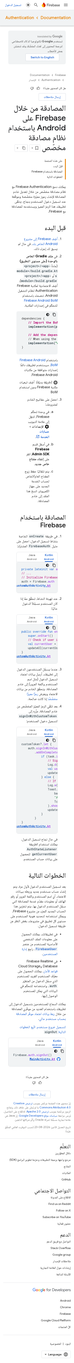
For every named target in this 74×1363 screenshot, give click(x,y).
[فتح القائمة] (66, 5)
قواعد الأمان (50, 971)
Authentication (19, 17)
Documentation (55, 17)
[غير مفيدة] (32, 88)
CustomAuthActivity (32, 585)
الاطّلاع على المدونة (61, 1197)
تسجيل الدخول (13, 5)
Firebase (60, 75)
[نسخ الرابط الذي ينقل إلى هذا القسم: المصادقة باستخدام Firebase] (36, 525)
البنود (68, 1343)
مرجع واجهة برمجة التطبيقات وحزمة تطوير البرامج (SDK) (40, 1160)
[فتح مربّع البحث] (36, 4)
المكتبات (66, 1173)
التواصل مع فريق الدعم (59, 1241)
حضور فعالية (64, 1223)
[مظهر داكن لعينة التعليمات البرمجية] (47, 314)
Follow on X (63, 1210)
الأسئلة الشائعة (63, 1274)
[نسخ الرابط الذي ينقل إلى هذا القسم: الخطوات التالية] (24, 875)
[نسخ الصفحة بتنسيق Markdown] (24, 148)
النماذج (67, 1166)
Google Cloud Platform (56, 1320)
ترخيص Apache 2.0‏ (38, 1111)
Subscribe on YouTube (57, 1217)
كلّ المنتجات (64, 1327)
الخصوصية (55, 1343)
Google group (61, 1254)
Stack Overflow (61, 1248)
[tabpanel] (37, 577)
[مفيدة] (38, 88)
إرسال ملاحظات (52, 97)
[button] (37, 387)
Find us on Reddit (60, 1204)
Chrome (65, 1307)
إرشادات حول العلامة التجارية (55, 1268)
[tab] (48, 557)
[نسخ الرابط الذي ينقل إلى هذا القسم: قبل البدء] (40, 228)
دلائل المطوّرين (63, 1153)
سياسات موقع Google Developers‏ (38, 1115)
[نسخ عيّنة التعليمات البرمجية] (54, 314)
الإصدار (32, 80)
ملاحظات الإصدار (62, 1261)
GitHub (66, 1179)
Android (65, 1300)
